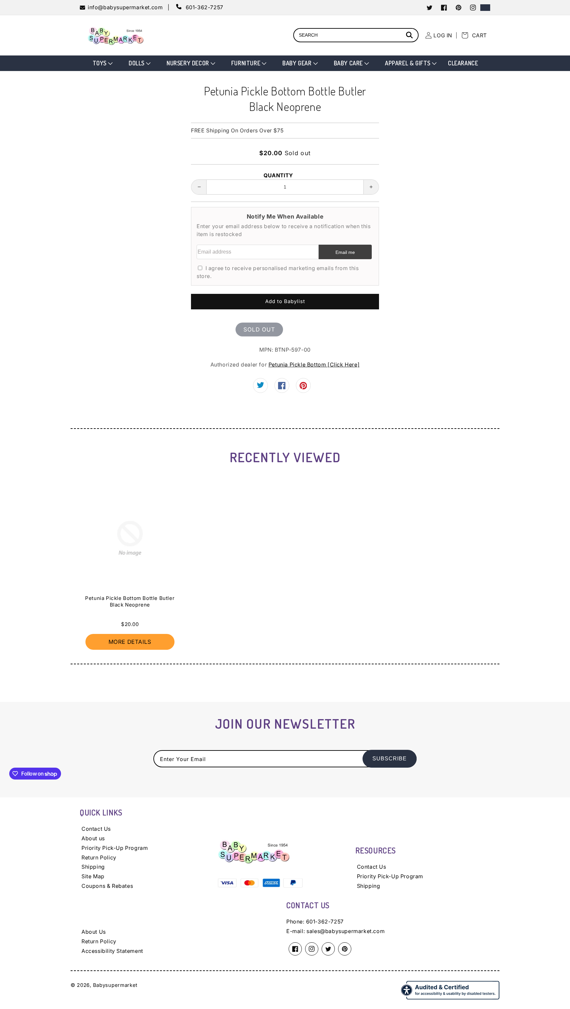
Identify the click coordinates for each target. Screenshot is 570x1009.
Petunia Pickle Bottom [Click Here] (314, 364)
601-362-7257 (325, 921)
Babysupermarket (115, 985)
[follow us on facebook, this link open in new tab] (282, 387)
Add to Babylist (285, 301)
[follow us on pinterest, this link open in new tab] (303, 387)
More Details (130, 642)
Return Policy (98, 857)
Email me (345, 252)
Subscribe (389, 758)
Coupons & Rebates (107, 886)
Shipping (93, 866)
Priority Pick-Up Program (114, 848)
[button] (102, 63)
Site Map (93, 876)
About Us (93, 931)
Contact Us (96, 828)
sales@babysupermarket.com (345, 931)
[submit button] (410, 35)
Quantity (278, 175)
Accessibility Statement (112, 951)
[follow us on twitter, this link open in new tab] (260, 386)
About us (93, 838)
